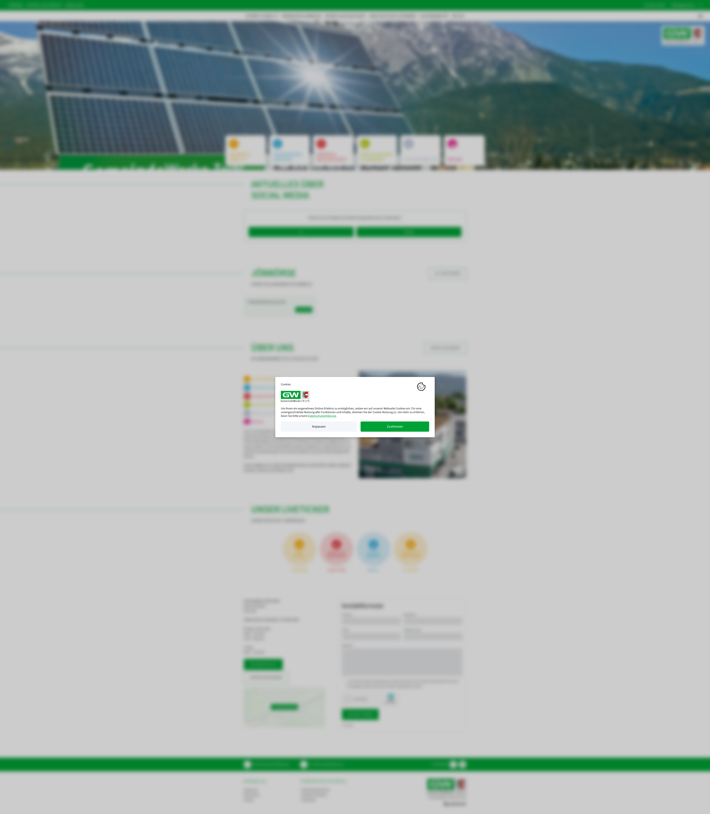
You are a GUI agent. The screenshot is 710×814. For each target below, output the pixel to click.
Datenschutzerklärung (322, 416)
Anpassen (319, 426)
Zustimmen (395, 426)
